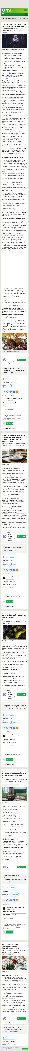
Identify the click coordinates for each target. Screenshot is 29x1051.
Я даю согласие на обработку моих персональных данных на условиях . (14, 416)
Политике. (18, 1049)
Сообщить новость (10, 379)
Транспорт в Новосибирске (9, 18)
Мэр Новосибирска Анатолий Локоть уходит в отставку (14, 371)
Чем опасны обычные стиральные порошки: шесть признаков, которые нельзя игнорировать (14, 548)
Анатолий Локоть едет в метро (10, 295)
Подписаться (21, 360)
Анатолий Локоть (12, 75)
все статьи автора (10, 400)
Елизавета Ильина (11, 577)
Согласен (25, 1048)
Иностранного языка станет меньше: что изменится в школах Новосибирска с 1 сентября (15, 879)
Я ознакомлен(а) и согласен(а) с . (11, 419)
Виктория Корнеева (11, 398)
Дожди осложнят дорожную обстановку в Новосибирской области (15, 1030)
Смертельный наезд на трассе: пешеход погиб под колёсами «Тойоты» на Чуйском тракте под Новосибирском (15, 706)
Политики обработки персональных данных (14, 416)
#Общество (5, 32)
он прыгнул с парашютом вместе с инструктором (12, 291)
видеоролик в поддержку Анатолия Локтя (11, 228)
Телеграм (15, 386)
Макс (6, 386)
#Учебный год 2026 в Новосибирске (11, 785)
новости (17, 351)
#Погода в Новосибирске (8, 954)
